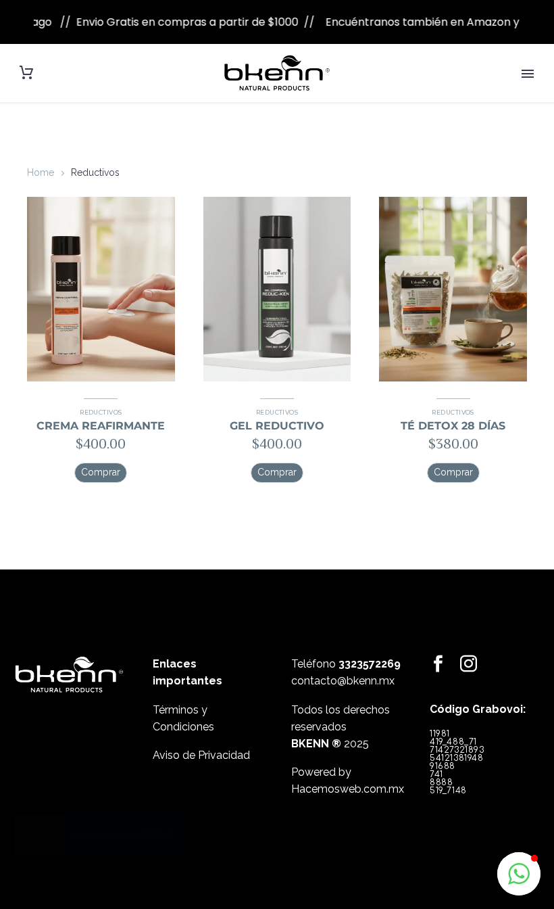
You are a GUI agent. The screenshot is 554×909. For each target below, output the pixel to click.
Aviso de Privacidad (201, 755)
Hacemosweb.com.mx (347, 789)
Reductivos (101, 412)
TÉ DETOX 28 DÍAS (453, 425)
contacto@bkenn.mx (343, 680)
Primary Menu (527, 74)
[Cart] (26, 72)
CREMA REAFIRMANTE (100, 425)
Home (40, 172)
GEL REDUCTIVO (277, 425)
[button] (100, 473)
